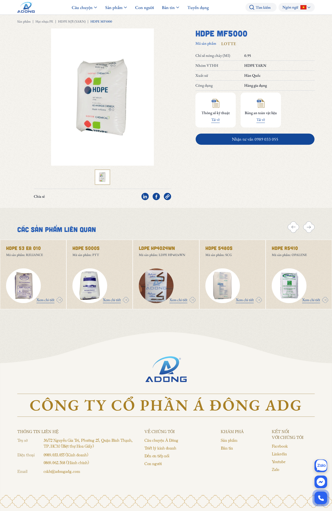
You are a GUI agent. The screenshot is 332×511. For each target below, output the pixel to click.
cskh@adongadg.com (62, 471)
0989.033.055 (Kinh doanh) (66, 454)
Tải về (215, 119)
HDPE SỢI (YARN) (72, 21)
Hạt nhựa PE (44, 21)
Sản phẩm (24, 21)
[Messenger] (321, 482)
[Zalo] (321, 466)
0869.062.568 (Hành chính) (66, 462)
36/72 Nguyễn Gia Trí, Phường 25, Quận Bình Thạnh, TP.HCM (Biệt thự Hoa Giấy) (88, 443)
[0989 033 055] (321, 498)
